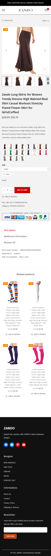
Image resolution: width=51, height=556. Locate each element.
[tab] (25, 230)
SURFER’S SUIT (9, 480)
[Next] (45, 50)
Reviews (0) (9, 242)
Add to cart (22, 190)
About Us (7, 494)
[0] (45, 10)
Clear (8, 174)
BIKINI (6, 476)
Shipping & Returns (11, 507)
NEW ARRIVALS (10, 463)
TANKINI (7, 472)
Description (10, 230)
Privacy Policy (9, 503)
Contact (7, 499)
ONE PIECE (8, 467)
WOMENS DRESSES (17, 206)
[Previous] (6, 50)
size (3, 165)
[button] (9, 196)
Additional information (15, 236)
